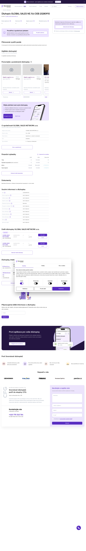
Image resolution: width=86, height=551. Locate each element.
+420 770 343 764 (16, 415)
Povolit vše (61, 288)
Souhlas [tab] (24, 265)
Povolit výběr (43, 288)
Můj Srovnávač (77, 31)
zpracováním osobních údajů (66, 418)
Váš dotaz (55, 395)
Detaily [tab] (43, 265)
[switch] (36, 283)
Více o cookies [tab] (62, 265)
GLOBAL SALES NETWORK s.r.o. (11, 16)
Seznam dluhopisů (7, 9)
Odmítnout (25, 288)
